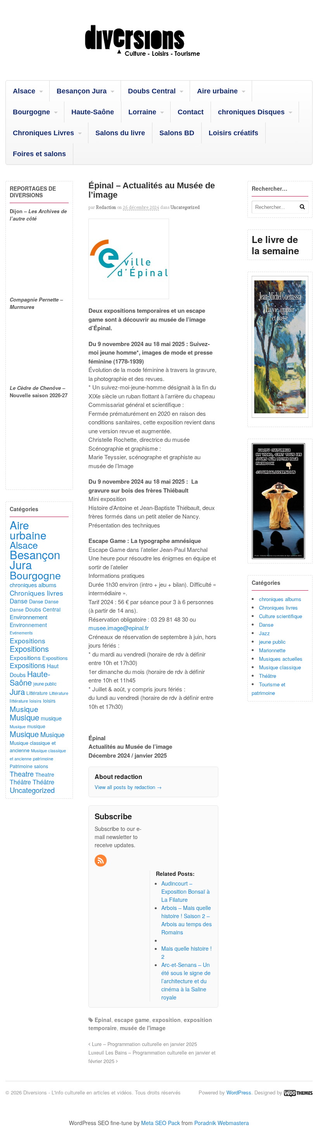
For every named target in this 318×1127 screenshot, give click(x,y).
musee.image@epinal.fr (118, 628)
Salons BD (176, 133)
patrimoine (43, 758)
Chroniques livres (278, 607)
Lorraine (142, 112)
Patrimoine (21, 766)
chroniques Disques (251, 112)
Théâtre (267, 675)
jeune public (272, 641)
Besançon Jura (82, 91)
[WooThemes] (298, 1092)
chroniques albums (280, 599)
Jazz (264, 633)
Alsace (24, 91)
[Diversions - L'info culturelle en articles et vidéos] (159, 60)
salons (41, 766)
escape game (131, 1020)
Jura (17, 691)
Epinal (103, 1020)
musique (51, 718)
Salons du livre (120, 133)
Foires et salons (39, 154)
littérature (19, 701)
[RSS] (101, 861)
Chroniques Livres (43, 133)
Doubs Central (152, 91)
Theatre (22, 774)
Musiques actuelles (280, 658)
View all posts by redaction (128, 787)
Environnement (28, 617)
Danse (266, 624)
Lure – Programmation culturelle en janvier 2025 (143, 1044)
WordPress (238, 1092)
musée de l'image (143, 1028)
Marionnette (272, 650)
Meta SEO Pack (160, 1123)
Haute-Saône (92, 112)
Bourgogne (31, 112)
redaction (106, 207)
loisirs (35, 701)
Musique (24, 708)
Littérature (37, 692)
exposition (166, 1020)
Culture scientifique (280, 616)
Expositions (27, 640)
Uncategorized (185, 207)
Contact (191, 112)
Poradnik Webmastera (221, 1123)
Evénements (21, 633)
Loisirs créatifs (233, 133)
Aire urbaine (217, 91)
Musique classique (280, 667)
